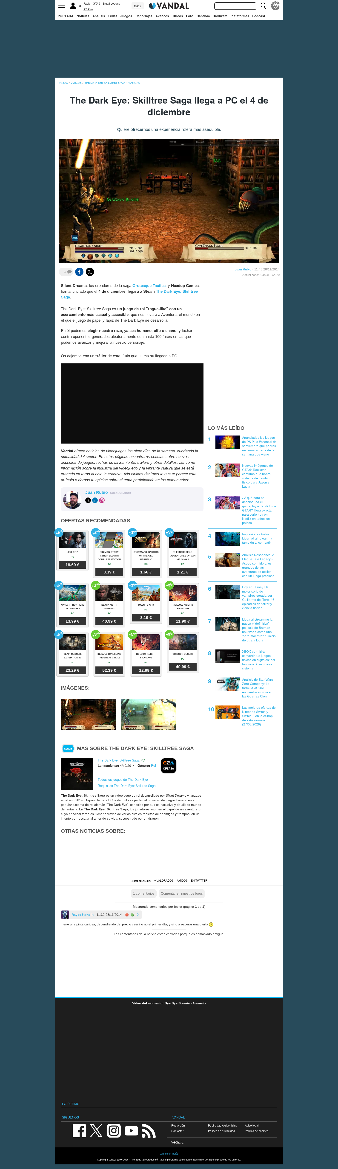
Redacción (178, 1125)
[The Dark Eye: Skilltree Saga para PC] (77, 774)
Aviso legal (252, 1125)
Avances (162, 16)
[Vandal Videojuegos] (169, 5)
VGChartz (177, 1142)
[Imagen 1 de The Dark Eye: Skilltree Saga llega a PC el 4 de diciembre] (88, 714)
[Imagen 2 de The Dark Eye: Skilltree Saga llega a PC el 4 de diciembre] (148, 714)
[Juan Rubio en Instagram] (102, 500)
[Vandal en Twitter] (96, 1130)
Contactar (177, 1131)
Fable (87, 3)
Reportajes (143, 16)
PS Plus (88, 9)
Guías (112, 16)
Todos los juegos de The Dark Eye (123, 779)
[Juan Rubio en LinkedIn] (95, 500)
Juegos (126, 16)
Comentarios (141, 881)
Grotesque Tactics (149, 286)
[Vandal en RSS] (148, 1130)
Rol (153, 765)
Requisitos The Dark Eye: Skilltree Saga (127, 785)
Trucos (177, 16)
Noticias (83, 16)
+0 (136, 914)
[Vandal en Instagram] (113, 1130)
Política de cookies (256, 1131)
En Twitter (199, 880)
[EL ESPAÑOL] (275, 5)
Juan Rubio (243, 269)
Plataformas (240, 16)
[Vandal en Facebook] (79, 1130)
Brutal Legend (111, 3)
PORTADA (65, 16)
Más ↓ (137, 6)
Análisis (98, 16)
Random (203, 16)
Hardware (220, 16)
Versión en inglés (169, 1153)
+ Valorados (164, 880)
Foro (189, 16)
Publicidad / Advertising (222, 1125)
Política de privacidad (221, 1131)
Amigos (182, 880)
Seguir (68, 748)
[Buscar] (263, 5)
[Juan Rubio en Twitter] (88, 500)
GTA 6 (96, 3)
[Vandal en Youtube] (131, 1130)
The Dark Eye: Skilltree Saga (119, 760)
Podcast (258, 16)
